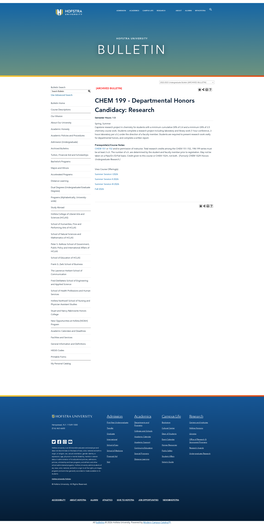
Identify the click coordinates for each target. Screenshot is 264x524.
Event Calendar (168, 439)
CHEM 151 (100, 148)
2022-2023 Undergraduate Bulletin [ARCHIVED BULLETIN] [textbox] (183, 82)
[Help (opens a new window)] (210, 89)
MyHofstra (200, 10)
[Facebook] (59, 442)
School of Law (112, 445)
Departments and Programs (141, 424)
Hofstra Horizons (196, 428)
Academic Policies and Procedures (68, 135)
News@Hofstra (171, 500)
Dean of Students (169, 433)
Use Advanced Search (61, 95)
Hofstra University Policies (61, 479)
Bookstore (166, 422)
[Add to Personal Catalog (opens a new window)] (199, 89)
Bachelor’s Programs (60, 161)
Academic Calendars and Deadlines (68, 331)
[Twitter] (54, 442)
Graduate (111, 433)
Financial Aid (112, 456)
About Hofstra (78, 500)
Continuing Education (143, 448)
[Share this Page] (203, 89)
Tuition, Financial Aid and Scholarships (69, 155)
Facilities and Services (61, 337)
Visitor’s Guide (168, 462)
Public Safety (167, 450)
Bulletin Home (58, 103)
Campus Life (148, 10)
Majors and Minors (60, 168)
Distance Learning (59, 180)
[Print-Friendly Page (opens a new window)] (206, 89)
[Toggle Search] (210, 9)
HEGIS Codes (57, 350)
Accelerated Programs (61, 174)
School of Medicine (115, 450)
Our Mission (57, 116)
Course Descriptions (61, 109)
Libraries (192, 433)
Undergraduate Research (200, 453)
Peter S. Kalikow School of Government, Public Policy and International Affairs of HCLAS (70, 248)
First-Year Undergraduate (117, 422)
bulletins (100, 522)
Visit (108, 462)
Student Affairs (168, 456)
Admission (121, 10)
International (112, 439)
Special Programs (141, 453)
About (179, 10)
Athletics (107, 500)
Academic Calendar (142, 436)
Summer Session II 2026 (107, 179)
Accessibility (59, 500)
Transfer (110, 428)
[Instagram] (65, 442)
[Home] (79, 12)
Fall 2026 (99, 189)
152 (110, 148)
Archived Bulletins (60, 148)
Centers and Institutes (198, 422)
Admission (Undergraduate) (64, 142)
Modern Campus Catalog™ (157, 522)
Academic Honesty (60, 129)
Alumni (188, 10)
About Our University (61, 122)
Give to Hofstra (125, 500)
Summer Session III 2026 (107, 184)
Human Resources (169, 445)
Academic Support (142, 442)
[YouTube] (70, 442)
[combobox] (186, 82)
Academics (134, 10)
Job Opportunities (148, 500)
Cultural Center (168, 428)
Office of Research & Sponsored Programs (198, 441)
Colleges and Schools (143, 431)
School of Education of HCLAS (65, 257)
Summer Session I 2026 (106, 174)
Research (161, 10)
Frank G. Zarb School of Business (67, 264)
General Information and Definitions (68, 343)
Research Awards (196, 448)
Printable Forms (58, 356)
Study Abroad (57, 207)
